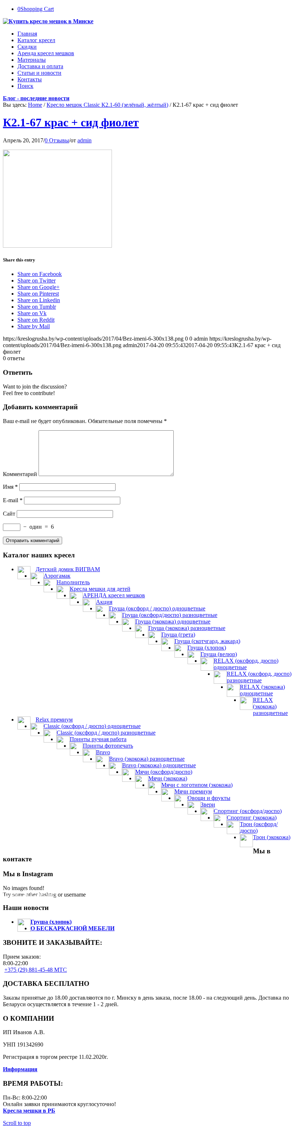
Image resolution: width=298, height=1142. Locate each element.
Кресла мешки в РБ (29, 1111)
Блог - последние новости (36, 98)
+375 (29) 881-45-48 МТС (35, 970)
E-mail (13, 500)
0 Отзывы (57, 140)
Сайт (9, 514)
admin (84, 140)
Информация (20, 1069)
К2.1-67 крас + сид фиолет (71, 122)
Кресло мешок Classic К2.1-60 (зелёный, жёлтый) (107, 105)
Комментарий (20, 474)
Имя (10, 487)
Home (35, 105)
